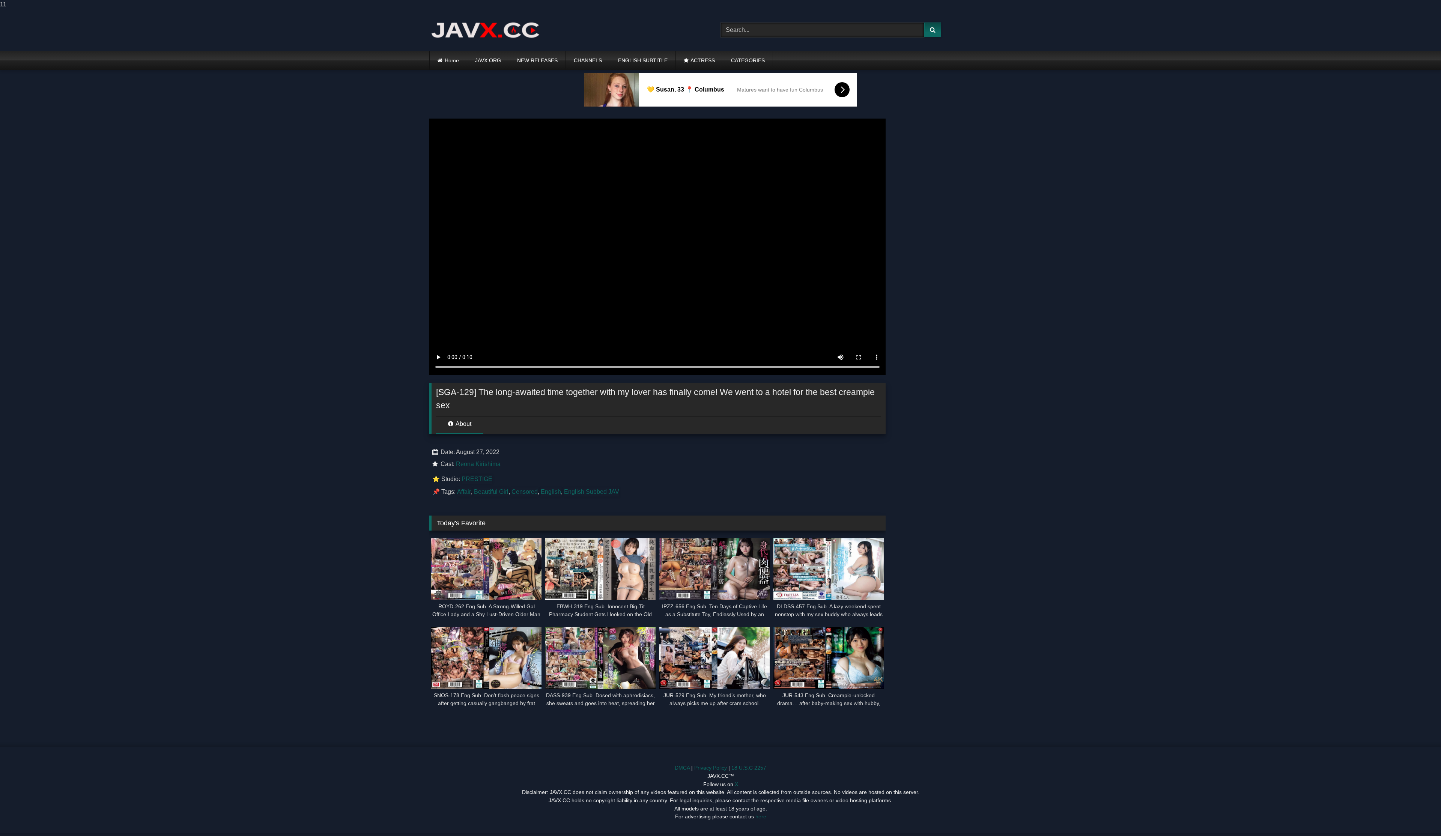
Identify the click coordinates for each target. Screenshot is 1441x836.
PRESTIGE (477, 479)
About (462, 424)
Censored (524, 492)
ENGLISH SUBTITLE (643, 60)
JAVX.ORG (488, 60)
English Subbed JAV (591, 492)
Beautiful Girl (491, 492)
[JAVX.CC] (485, 30)
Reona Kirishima (478, 464)
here (760, 816)
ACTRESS (702, 60)
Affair (464, 492)
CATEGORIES (748, 60)
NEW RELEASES (537, 60)
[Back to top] (1417, 815)
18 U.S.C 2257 (748, 768)
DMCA (682, 768)
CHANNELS (588, 60)
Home (452, 60)
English (551, 492)
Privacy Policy (710, 768)
